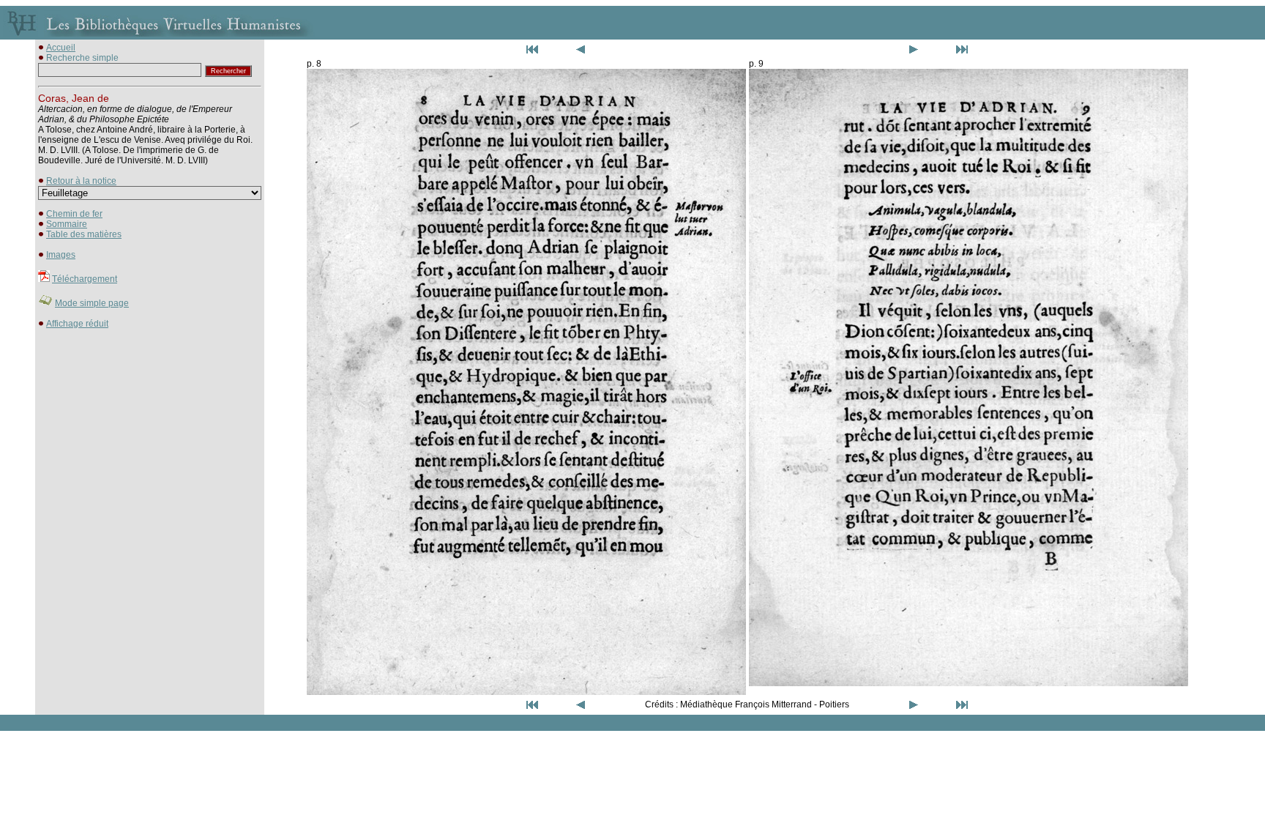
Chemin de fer (74, 214)
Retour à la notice (81, 181)
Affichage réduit (77, 324)
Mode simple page (92, 303)
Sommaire (66, 224)
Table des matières (84, 234)
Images (60, 255)
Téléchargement (84, 279)
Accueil (60, 47)
